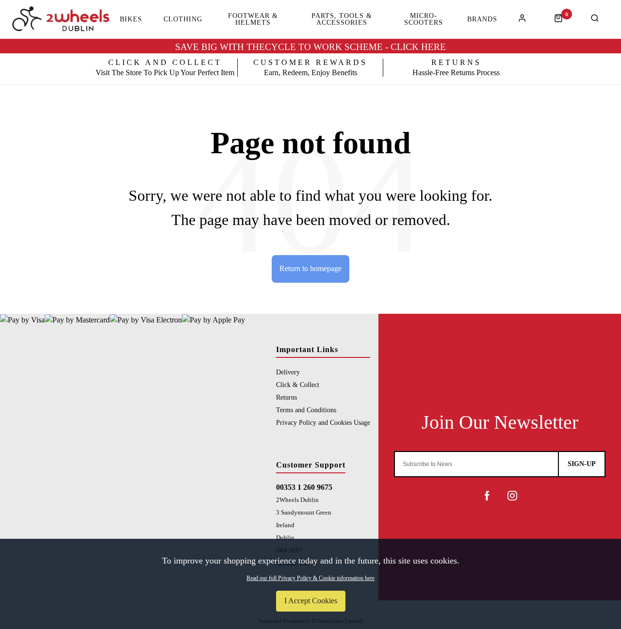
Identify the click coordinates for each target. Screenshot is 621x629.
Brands (482, 19)
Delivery (288, 372)
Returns (286, 397)
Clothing (182, 19)
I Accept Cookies (310, 601)
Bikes (131, 19)
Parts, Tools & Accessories (341, 19)
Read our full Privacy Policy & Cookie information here (310, 578)
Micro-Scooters (423, 19)
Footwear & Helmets (253, 19)
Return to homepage (310, 268)
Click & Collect (297, 384)
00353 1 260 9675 (304, 487)
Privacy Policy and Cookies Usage (323, 422)
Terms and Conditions (306, 410)
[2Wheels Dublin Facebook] (487, 495)
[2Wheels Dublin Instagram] (512, 495)
